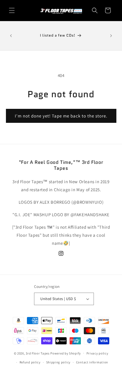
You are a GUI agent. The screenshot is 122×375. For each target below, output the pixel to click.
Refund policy (30, 362)
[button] (11, 10)
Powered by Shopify (65, 353)
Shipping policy (58, 362)
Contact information (92, 362)
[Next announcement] (111, 35)
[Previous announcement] (10, 35)
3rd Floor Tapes (38, 353)
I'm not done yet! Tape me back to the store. (61, 116)
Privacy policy (97, 353)
